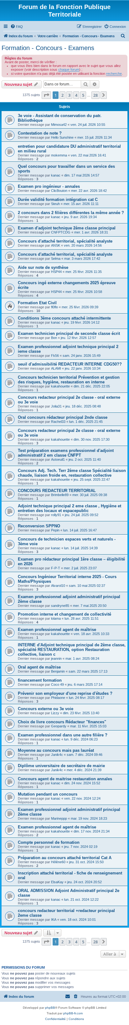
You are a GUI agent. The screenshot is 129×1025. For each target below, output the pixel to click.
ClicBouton (59, 190)
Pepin (55, 530)
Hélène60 (58, 862)
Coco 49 (57, 684)
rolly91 (56, 515)
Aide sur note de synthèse (43, 267)
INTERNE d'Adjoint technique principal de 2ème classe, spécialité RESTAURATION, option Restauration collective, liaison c (72, 650)
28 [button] (95, 95)
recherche (114, 73)
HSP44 (56, 272)
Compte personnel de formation (49, 842)
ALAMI (56, 368)
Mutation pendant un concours (47, 794)
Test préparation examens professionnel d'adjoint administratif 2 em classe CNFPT (66, 453)
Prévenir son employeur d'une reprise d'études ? (65, 693)
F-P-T (55, 568)
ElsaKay (57, 882)
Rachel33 (58, 421)
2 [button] (62, 95)
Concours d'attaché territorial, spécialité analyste (65, 241)
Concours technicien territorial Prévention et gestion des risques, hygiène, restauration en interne (69, 379)
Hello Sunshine (62, 137)
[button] (46, 95)
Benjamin (58, 671)
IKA (53, 919)
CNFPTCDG (60, 232)
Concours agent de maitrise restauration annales (65, 778)
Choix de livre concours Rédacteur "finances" (62, 722)
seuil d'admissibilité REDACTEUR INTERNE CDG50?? (70, 364)
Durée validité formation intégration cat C (58, 199)
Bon (54, 338)
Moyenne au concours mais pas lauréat (56, 750)
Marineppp (59, 818)
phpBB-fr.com (73, 1013)
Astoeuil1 (58, 459)
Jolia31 (56, 406)
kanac (55, 175)
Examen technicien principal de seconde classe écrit (69, 333)
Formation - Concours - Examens (48, 47)
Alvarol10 (58, 585)
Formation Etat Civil (37, 302)
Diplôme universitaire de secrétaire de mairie (61, 765)
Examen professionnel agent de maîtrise (57, 629)
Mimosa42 (59, 124)
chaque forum (68, 69)
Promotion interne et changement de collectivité (64, 614)
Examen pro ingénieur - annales (49, 186)
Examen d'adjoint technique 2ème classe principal (67, 228)
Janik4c (57, 754)
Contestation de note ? (40, 133)
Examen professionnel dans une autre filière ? (62, 735)
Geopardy (58, 726)
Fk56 (55, 355)
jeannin (56, 658)
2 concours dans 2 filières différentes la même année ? (71, 212)
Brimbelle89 (60, 495)
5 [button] (83, 95)
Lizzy (55, 713)
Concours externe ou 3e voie (45, 708)
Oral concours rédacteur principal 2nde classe (62, 417)
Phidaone (58, 698)
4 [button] (76, 95)
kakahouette (60, 386)
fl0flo (54, 307)
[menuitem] (16, 26)
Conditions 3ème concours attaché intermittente (64, 318)
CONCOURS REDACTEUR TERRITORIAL (57, 490)
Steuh (55, 204)
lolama (56, 618)
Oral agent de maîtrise (39, 667)
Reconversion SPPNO (39, 526)
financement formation (40, 680)
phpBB (50, 1007)
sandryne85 (60, 605)
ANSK (55, 245)
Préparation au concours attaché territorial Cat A (64, 857)
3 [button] (69, 95)
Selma (55, 258)
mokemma (59, 155)
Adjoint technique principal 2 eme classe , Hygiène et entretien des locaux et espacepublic (69, 508)
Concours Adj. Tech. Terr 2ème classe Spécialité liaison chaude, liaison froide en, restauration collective (72, 473)
